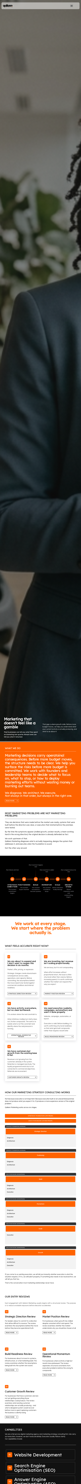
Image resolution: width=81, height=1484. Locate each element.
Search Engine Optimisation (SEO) (34, 1468)
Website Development (38, 1455)
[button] (71, 5)
